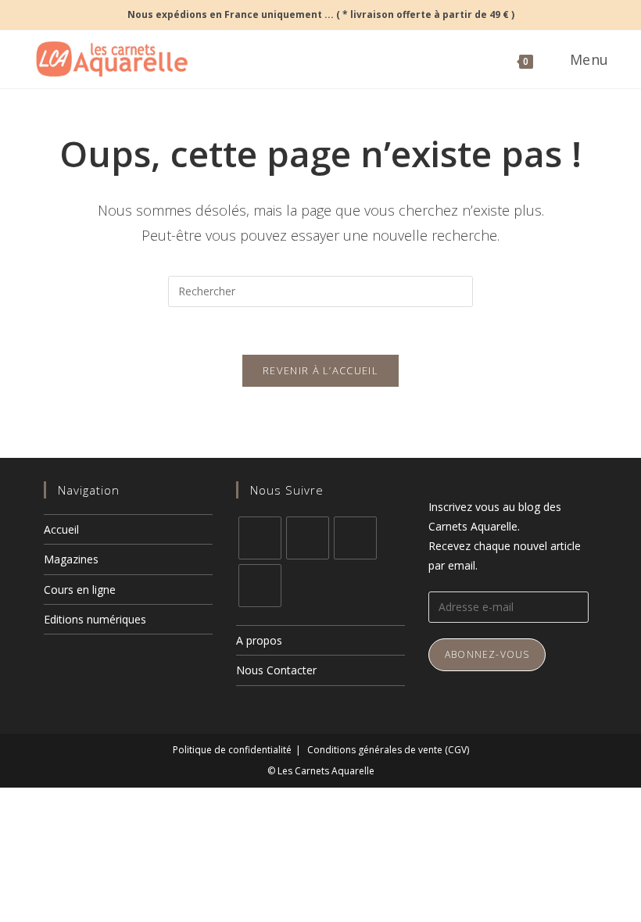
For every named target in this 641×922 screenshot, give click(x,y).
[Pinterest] (355, 537)
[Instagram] (307, 537)
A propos (259, 640)
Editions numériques (95, 619)
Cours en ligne (80, 589)
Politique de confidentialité (232, 749)
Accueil (61, 529)
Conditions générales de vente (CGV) (388, 749)
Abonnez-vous (487, 654)
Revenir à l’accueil (320, 370)
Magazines (71, 559)
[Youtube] (259, 585)
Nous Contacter (276, 670)
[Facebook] (259, 537)
